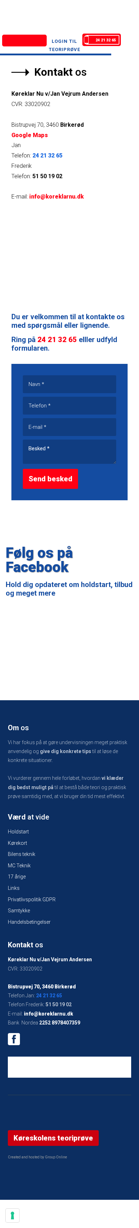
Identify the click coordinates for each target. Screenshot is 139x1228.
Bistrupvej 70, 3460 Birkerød (42, 986)
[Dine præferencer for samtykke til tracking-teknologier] (12, 1215)
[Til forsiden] (24, 40)
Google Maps (29, 135)
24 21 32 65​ (49, 995)
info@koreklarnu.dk (56, 196)
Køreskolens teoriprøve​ (53, 1138)
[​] (69, 1039)
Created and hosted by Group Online (37, 1157)
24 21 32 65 (47, 155)
